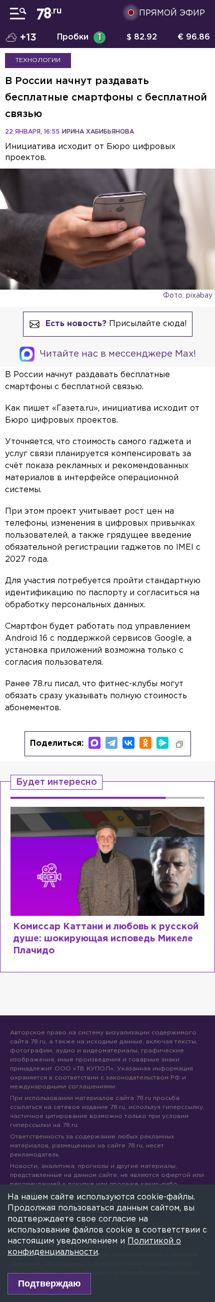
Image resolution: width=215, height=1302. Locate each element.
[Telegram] (112, 743)
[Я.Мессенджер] (162, 743)
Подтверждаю (49, 1283)
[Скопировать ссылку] (180, 744)
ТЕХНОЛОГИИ (38, 60)
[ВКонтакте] (128, 743)
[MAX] (94, 743)
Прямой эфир (172, 13)
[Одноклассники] (146, 743)
